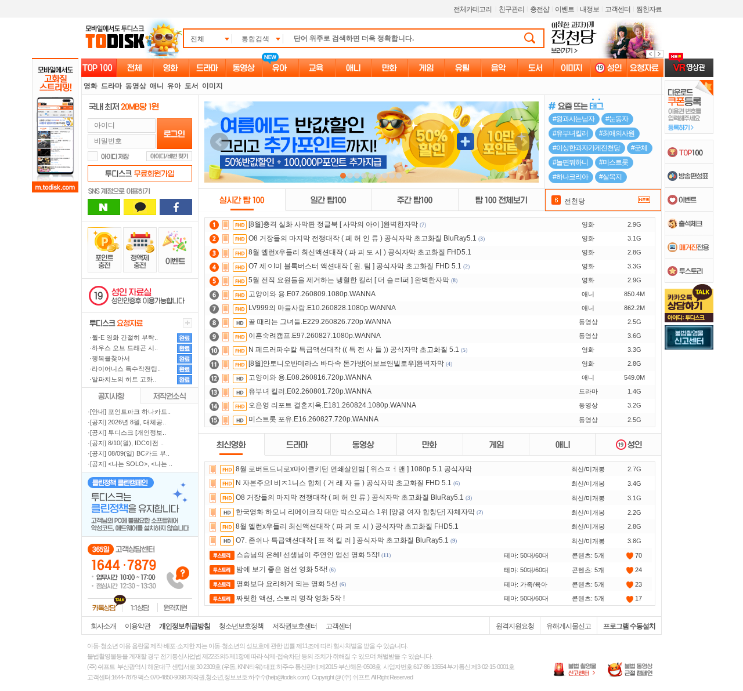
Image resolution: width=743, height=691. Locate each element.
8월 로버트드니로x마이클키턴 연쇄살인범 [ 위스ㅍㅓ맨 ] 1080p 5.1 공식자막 (354, 469)
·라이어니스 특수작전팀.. (124, 368)
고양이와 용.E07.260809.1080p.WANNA (312, 294)
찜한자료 (649, 9)
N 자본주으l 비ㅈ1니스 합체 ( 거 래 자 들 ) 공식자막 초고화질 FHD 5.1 (344, 483)
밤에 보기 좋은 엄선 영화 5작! (281, 569)
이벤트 (564, 9)
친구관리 (511, 9)
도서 (192, 86)
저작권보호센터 (294, 626)
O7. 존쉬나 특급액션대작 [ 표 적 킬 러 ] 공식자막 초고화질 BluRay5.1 (342, 540)
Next (523, 142)
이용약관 (137, 626)
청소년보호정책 (241, 626)
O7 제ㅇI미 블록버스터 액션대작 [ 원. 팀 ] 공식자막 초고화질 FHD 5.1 (354, 266)
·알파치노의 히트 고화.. (122, 379)
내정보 (589, 9)
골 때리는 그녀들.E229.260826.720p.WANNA (319, 322)
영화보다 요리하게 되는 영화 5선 (287, 584)
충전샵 (539, 9)
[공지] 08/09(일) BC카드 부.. (129, 453)
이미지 (212, 86)
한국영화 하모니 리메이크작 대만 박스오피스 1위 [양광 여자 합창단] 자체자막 (355, 512)
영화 (91, 86)
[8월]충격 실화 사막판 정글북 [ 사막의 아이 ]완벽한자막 (333, 224)
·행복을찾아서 (109, 358)
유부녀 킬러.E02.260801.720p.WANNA (310, 391)
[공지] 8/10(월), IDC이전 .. (127, 442)
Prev (219, 142)
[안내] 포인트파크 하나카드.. (130, 411)
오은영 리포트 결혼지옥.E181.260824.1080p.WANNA (332, 405)
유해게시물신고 (568, 626)
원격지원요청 (515, 626)
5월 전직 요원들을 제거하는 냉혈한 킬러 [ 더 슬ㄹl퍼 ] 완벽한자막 (348, 280)
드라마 (111, 86)
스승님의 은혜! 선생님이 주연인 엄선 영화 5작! (308, 555)
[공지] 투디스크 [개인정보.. (128, 432)
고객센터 (617, 9)
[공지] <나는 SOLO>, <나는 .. (131, 463)
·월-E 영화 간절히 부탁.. (123, 337)
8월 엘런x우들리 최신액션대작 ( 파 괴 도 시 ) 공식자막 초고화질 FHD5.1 (359, 252)
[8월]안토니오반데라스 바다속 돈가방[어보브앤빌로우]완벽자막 (346, 363)
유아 (174, 86)
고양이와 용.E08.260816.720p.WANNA (310, 377)
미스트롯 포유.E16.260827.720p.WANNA (313, 419)
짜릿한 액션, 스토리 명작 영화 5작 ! (290, 598)
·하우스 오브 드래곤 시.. (123, 347)
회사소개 (103, 626)
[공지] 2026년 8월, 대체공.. (128, 422)
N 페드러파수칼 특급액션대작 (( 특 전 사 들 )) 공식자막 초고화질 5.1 (353, 350)
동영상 (135, 86)
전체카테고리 (472, 9)
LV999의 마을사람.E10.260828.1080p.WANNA (322, 308)
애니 (157, 86)
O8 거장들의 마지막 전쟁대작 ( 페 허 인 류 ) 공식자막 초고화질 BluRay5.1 (362, 238)
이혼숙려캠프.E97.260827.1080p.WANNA (314, 336)
